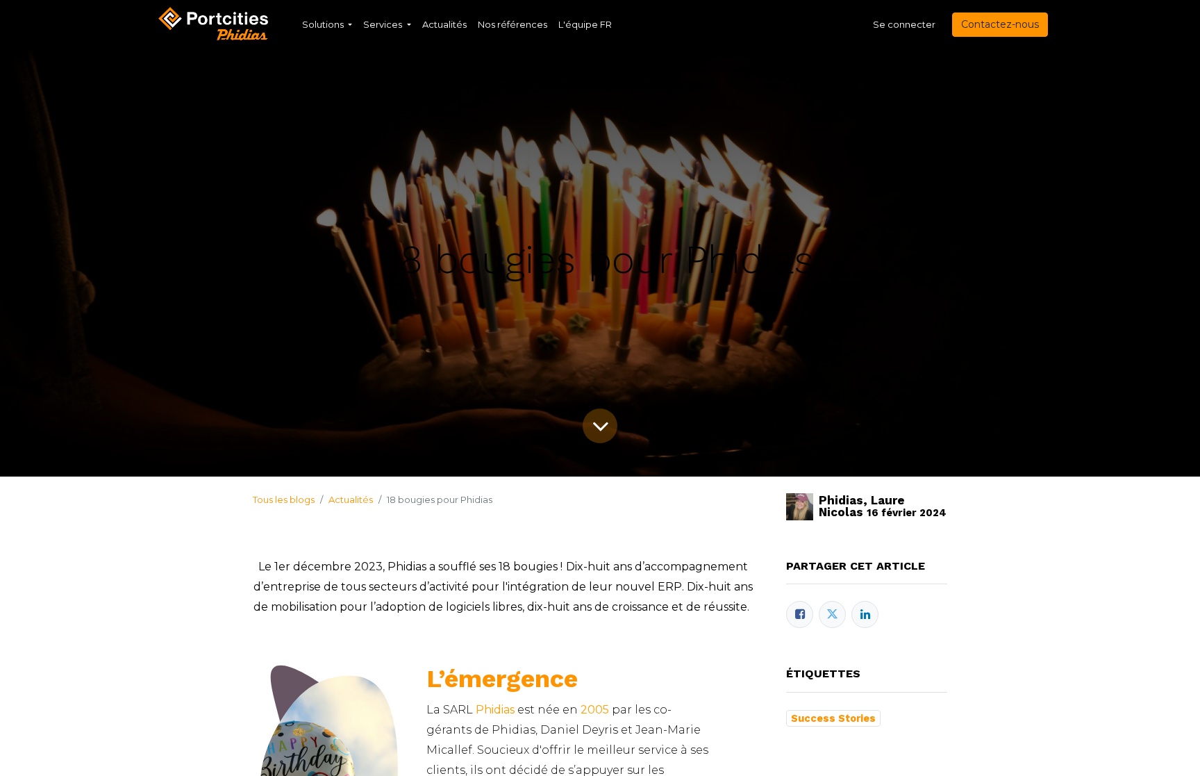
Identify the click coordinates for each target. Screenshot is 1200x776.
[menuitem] (444, 25)
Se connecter (904, 24)
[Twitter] (832, 614)
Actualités (350, 499)
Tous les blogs (284, 499)
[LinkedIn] (864, 614)
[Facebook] (799, 614)
